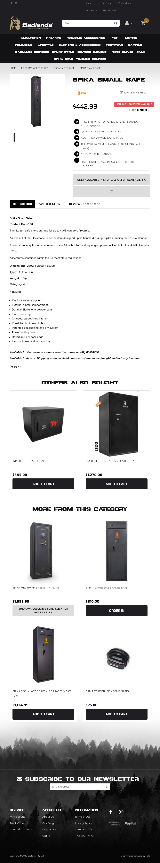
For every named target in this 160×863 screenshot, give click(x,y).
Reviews (76, 204)
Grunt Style (63, 51)
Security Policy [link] (84, 835)
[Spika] (85, 92)
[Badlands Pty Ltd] (31, 22)
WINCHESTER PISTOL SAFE (29, 461)
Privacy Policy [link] (83, 823)
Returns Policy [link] (83, 829)
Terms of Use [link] (83, 816)
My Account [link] (17, 816)
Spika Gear (63, 58)
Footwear (114, 44)
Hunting (130, 37)
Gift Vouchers (124, 3)
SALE (141, 51)
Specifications (50, 204)
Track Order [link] (17, 823)
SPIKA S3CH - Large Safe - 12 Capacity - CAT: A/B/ (41, 693)
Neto (148, 856)
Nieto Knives (122, 51)
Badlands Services (32, 51)
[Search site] (116, 23)
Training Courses (91, 58)
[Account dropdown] (128, 23)
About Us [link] (48, 816)
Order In (116, 610)
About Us (91, 3)
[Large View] (14, 137)
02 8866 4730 (111, 10)
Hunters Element (92, 51)
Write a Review (134, 92)
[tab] (23, 204)
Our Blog (106, 3)
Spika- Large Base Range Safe (107, 587)
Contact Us (91, 10)
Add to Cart (43, 484)
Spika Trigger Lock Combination (108, 691)
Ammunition (31, 37)
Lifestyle (45, 44)
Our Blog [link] (48, 823)
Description (22, 204)
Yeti (115, 37)
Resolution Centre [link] (21, 829)
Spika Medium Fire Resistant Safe (35, 587)
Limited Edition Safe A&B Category (110, 461)
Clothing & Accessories (80, 44)
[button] (111, 191)
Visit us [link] (46, 835)
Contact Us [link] (49, 829)
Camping (135, 44)
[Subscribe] (106, 786)
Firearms (53, 37)
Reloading (24, 44)
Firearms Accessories (87, 37)
